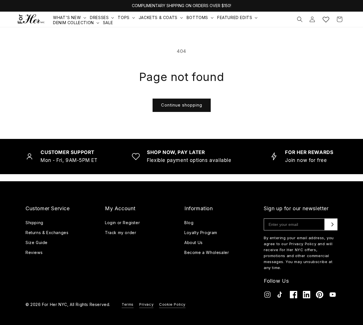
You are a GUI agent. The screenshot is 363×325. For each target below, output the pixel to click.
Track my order (120, 232)
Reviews (34, 252)
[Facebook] (293, 296)
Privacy (146, 304)
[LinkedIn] (306, 296)
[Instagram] (267, 296)
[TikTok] (280, 296)
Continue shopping (181, 105)
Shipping (34, 222)
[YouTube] (332, 296)
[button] (70, 17)
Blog (188, 222)
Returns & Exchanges (47, 232)
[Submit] (332, 224)
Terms (128, 304)
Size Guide (37, 242)
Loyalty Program (200, 232)
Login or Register (122, 222)
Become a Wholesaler (206, 252)
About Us (193, 242)
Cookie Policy (172, 304)
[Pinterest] (319, 296)
